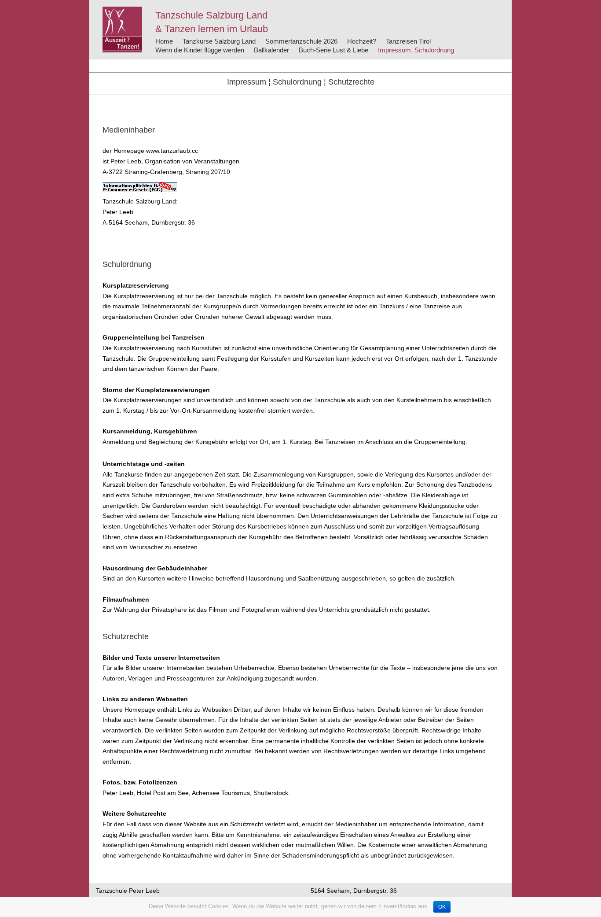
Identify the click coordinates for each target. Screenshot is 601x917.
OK (442, 907)
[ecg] (140, 186)
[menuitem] (164, 41)
